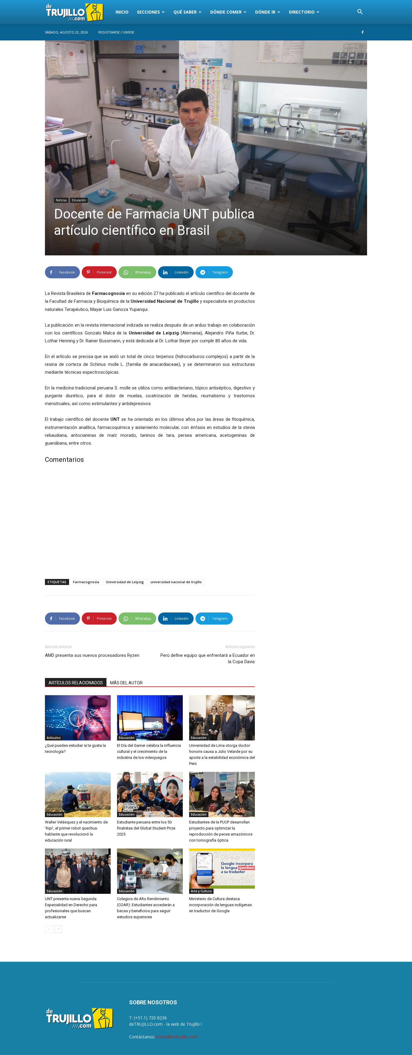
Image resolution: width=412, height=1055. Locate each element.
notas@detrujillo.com (177, 1037)
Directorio (302, 12)
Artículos (54, 738)
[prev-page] (48, 929)
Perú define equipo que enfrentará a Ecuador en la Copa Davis (207, 658)
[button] (360, 12)
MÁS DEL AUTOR (126, 682)
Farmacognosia (86, 582)
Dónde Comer (226, 12)
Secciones (148, 12)
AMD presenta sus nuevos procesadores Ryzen (92, 655)
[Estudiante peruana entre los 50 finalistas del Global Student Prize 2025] (150, 794)
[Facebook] (362, 32)
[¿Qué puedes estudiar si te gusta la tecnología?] (78, 717)
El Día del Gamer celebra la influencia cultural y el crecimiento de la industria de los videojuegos (149, 751)
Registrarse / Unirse (116, 32)
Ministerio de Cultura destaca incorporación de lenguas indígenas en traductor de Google (220, 905)
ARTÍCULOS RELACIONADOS (76, 682)
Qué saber (185, 12)
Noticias (61, 200)
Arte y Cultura (201, 891)
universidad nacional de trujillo (176, 582)
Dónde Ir (265, 12)
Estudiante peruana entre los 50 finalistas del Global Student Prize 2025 (146, 828)
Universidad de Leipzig (125, 582)
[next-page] (58, 929)
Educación (79, 200)
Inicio (122, 12)
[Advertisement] (149, 522)
